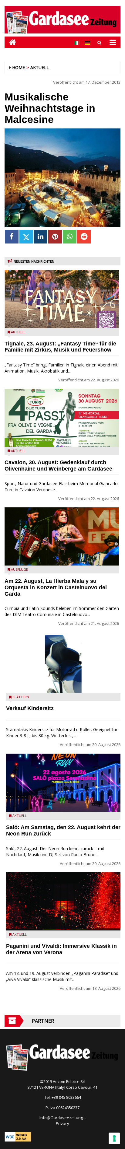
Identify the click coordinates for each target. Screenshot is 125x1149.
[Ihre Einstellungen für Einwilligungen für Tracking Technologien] (114, 1138)
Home (18, 67)
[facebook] (12, 236)
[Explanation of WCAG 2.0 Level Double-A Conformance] (18, 1136)
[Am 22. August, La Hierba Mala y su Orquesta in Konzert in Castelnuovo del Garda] (62, 536)
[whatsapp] (69, 236)
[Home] (10, 42)
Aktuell (39, 67)
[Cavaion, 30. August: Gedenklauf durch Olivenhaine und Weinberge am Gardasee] (62, 418)
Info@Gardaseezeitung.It (62, 1117)
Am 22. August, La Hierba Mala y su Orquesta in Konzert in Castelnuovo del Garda (56, 587)
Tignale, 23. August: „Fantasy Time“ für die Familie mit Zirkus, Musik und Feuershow (60, 347)
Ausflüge (19, 569)
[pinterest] (55, 236)
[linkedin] (41, 236)
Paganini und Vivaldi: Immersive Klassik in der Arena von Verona (61, 949)
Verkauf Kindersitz (30, 708)
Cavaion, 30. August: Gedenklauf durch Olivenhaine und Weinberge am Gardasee (58, 465)
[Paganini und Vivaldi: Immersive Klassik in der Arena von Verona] (63, 901)
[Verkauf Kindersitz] (63, 664)
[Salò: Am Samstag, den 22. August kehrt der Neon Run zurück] (63, 783)
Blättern (20, 697)
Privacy (62, 1123)
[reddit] (84, 236)
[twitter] (26, 236)
